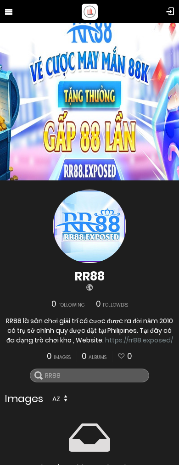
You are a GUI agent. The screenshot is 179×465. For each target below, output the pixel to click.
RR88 (89, 276)
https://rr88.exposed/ (139, 340)
